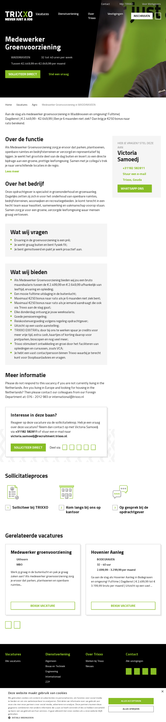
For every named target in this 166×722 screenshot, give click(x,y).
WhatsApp (86, 447)
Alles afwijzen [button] (131, 709)
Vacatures (42, 14)
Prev (9, 624)
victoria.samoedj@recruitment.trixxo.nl (39, 435)
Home (8, 105)
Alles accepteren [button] (131, 701)
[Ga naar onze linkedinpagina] (138, 671)
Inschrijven (142, 16)
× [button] (162, 691)
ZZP (47, 682)
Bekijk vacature (42, 605)
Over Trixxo (92, 16)
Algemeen (50, 661)
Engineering (51, 671)
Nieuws (90, 666)
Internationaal (53, 676)
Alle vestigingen (134, 661)
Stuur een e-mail (134, 174)
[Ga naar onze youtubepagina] (155, 671)
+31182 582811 (26, 431)
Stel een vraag (59, 74)
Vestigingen (115, 14)
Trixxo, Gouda (132, 179)
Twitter (72, 447)
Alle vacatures (13, 661)
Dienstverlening (68, 14)
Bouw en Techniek (55, 666)
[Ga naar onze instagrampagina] (146, 671)
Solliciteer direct (22, 74)
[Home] (18, 16)
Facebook (65, 447)
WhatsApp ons (132, 188)
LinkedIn (79, 447)
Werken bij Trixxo (95, 661)
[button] (56, 718)
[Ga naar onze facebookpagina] (130, 671)
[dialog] (83, 705)
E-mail (93, 447)
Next (18, 624)
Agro (34, 105)
